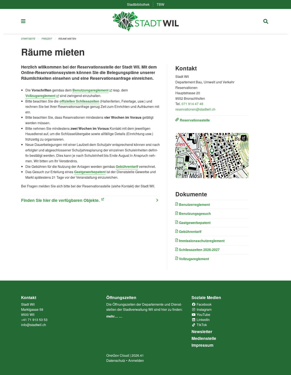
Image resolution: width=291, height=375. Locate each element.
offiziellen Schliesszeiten (79, 101)
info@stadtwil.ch (33, 324)
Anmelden (136, 360)
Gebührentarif (127, 166)
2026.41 (137, 355)
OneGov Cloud (117, 355)
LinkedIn (203, 319)
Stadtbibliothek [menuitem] (140, 4)
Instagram (204, 309)
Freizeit (47, 38)
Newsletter (202, 331)
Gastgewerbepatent (90, 171)
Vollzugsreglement (42, 95)
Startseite (28, 38)
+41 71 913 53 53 (34, 319)
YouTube (203, 314)
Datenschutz (115, 360)
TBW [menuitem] (162, 4)
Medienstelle (204, 338)
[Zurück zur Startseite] (145, 21)
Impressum (202, 345)
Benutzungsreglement (92, 90)
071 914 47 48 (192, 103)
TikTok (201, 324)
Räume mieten (67, 38)
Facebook (204, 304)
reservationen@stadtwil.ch (195, 109)
